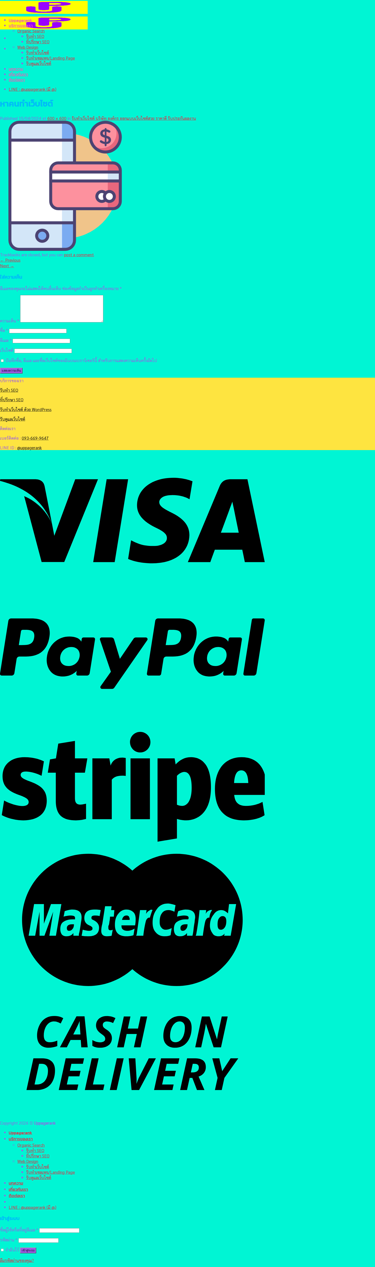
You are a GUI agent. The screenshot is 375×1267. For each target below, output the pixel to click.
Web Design (27, 47)
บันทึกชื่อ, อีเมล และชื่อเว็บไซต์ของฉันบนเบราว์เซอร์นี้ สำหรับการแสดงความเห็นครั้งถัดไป (81, 360)
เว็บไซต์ (6, 350)
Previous (10, 260)
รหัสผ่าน (8, 1239)
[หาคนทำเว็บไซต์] (65, 249)
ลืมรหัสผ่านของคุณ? (17, 1260)
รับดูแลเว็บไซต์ (38, 63)
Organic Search (31, 30)
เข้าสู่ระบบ (28, 1250)
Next (7, 265)
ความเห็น (9, 320)
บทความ (16, 69)
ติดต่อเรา (17, 80)
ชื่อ (4, 330)
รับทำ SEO (35, 36)
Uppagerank (20, 20)
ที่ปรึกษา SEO (37, 41)
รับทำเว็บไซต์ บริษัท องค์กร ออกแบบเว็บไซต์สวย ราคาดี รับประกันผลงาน (134, 118)
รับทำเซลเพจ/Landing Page (50, 57)
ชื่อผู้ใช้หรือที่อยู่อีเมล (19, 1229)
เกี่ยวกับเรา (18, 74)
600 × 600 (56, 118)
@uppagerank (29, 447)
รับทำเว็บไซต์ (37, 52)
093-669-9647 (35, 438)
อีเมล (6, 340)
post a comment (79, 254)
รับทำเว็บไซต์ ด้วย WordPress (25, 409)
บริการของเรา (21, 26)
